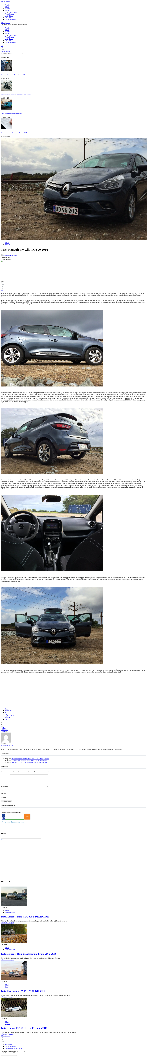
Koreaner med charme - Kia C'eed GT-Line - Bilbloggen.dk (30, 760)
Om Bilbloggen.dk (11, 19)
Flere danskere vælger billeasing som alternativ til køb (14, 132)
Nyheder (7, 8)
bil (5, 712)
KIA (6, 987)
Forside (7, 5)
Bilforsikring (13, 12)
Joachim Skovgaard (7, 745)
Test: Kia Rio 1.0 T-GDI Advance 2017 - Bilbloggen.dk (29, 762)
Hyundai (7, 1024)
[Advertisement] (61, 690)
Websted (3, 797)
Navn (3, 790)
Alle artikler (8, 1045)
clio (6, 714)
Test (6, 719)
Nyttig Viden (9, 16)
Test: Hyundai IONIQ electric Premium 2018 (24, 1028)
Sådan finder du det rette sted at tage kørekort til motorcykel (15, 94)
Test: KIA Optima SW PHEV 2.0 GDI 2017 (23, 991)
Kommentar (5, 786)
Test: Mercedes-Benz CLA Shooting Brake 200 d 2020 (28, 954)
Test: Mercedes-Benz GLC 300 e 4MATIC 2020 (25, 916)
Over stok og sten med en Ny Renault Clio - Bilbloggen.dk (30, 759)
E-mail (3, 793)
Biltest (7, 7)
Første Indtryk (9, 14)
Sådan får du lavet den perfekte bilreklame (11, 113)
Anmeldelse (8, 710)
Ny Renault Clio (10, 716)
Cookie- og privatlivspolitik (13, 1048)
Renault (7, 244)
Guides (7, 10)
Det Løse (8, 17)
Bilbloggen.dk (5, 1)
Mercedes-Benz (10, 912)
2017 (6, 709)
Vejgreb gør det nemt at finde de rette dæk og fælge (13, 74)
